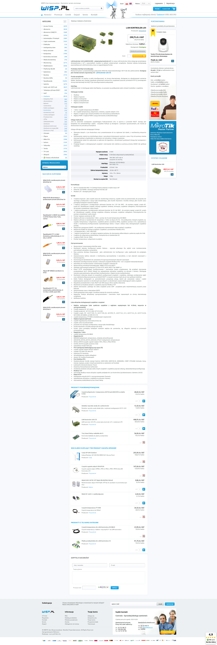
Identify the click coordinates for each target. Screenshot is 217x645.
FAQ (66, 616)
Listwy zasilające (55, 115)
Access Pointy (55, 26)
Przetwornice (55, 117)
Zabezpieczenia (55, 122)
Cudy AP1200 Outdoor (89, 453)
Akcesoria (55, 29)
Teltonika (55, 145)
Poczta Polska (155, 114)
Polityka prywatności (71, 620)
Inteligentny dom (55, 47)
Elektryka (55, 44)
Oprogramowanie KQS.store (50, 632)
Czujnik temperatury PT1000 (91, 508)
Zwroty (67, 622)
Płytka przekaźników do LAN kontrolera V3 (96, 541)
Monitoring (55, 63)
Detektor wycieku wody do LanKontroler (95, 406)
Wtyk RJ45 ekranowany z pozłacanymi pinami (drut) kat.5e (54, 198)
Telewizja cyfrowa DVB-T (55, 90)
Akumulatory (55, 101)
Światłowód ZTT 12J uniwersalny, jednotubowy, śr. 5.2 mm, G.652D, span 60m (53, 290)
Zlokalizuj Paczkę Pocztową (159, 96)
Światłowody (55, 81)
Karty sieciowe (55, 50)
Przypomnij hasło (93, 622)
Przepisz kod (77, 588)
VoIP (55, 93)
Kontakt (94, 15)
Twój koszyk (91, 624)
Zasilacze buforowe (55, 126)
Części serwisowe (55, 41)
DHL (155, 103)
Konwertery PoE (55, 112)
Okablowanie (55, 66)
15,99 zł (142, 44)
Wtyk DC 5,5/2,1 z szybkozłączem (93, 494)
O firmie (44, 616)
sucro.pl (51, 634)
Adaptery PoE (55, 99)
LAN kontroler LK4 (158, 164)
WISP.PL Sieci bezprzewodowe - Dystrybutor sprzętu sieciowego (61, 3)
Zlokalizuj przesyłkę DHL (158, 90)
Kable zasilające (55, 108)
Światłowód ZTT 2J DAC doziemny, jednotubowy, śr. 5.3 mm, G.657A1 (53, 236)
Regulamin (45, 618)
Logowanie (159, 3)
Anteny (55, 35)
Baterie (55, 103)
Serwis (85, 15)
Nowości (47, 15)
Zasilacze (55, 124)
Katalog (73, 21)
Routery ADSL (55, 78)
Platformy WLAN (55, 69)
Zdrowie (55, 133)
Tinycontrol (142, 31)
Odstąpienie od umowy (72, 624)
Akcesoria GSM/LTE (55, 32)
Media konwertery (55, 60)
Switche (55, 84)
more (172, 61)
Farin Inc (58, 634)
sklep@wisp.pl (148, 627)
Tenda (55, 148)
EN (130, 4)
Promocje (58, 15)
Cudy (90, 457)
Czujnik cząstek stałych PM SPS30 (93, 466)
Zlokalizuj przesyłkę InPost (159, 94)
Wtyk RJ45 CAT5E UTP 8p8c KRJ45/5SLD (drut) (97, 480)
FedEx (155, 108)
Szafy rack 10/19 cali (55, 87)
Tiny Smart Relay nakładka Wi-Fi (92, 433)
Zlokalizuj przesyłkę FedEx (159, 92)
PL (126, 4)
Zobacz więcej (167, 632)
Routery (55, 75)
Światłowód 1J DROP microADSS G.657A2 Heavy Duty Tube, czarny (54, 216)
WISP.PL (55, 8)
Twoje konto (91, 620)
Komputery (55, 53)
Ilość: (124, 56)
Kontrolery (55, 110)
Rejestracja (170, 3)
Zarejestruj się (92, 618)
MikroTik (55, 139)
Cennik (68, 15)
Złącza (55, 136)
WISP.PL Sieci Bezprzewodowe (53, 630)
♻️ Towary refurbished (55, 157)
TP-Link (55, 151)
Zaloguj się (91, 616)
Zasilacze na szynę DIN (55, 128)
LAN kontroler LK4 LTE (103, 73)
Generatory (55, 106)
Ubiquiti (55, 154)
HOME (42, 15)
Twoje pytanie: (77, 569)
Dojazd (77, 15)
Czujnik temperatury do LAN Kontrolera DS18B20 (98, 527)
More (63, 192)
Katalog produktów (71, 618)
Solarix (55, 142)
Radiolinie (55, 72)
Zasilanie (55, 96)
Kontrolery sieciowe (55, 56)
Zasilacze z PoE (55, 131)
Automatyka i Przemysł (55, 38)
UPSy (55, 119)
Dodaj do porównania (138, 51)
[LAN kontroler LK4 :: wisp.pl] (84, 56)
